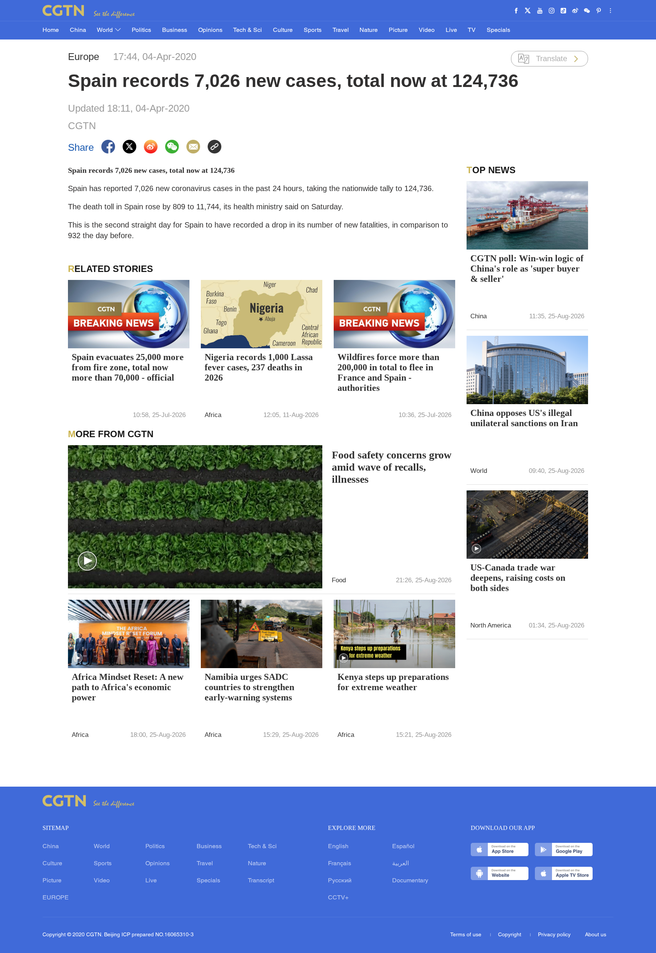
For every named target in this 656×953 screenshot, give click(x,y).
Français (339, 863)
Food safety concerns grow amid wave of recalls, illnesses (391, 467)
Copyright (510, 934)
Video (427, 30)
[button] (87, 561)
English (338, 846)
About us (595, 934)
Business (174, 30)
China (78, 30)
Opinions (210, 30)
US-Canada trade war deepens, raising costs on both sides (517, 578)
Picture (398, 30)
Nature (369, 30)
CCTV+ (338, 898)
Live (451, 30)
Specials (498, 30)
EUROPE (56, 898)
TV (472, 30)
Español (403, 846)
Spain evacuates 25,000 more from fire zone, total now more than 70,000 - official (128, 367)
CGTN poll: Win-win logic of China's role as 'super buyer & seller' (526, 268)
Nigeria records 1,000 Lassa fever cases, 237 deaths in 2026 (259, 367)
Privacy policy (554, 934)
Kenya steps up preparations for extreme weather (393, 682)
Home (51, 30)
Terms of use (466, 934)
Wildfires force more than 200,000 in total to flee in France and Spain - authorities (388, 372)
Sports (313, 30)
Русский (340, 880)
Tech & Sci (247, 30)
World (105, 30)
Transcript (261, 880)
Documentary (410, 880)
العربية (400, 863)
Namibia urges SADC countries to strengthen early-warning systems (249, 687)
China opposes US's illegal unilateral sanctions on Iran (524, 418)
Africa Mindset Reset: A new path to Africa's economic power (127, 687)
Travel (341, 30)
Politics (141, 30)
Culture (283, 30)
